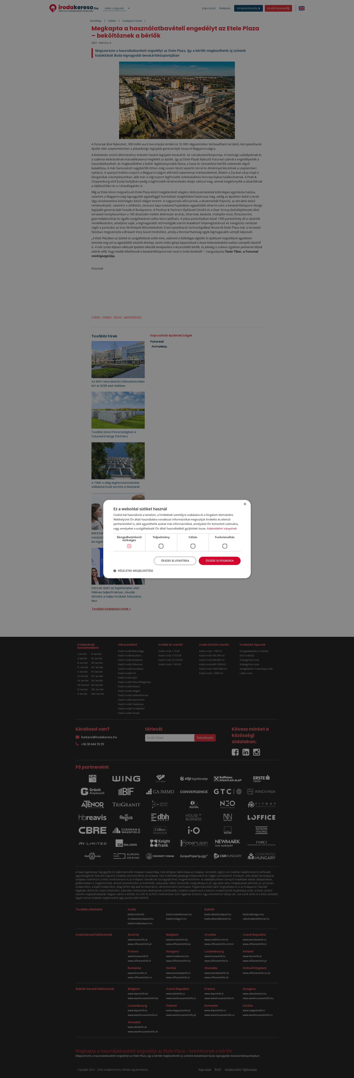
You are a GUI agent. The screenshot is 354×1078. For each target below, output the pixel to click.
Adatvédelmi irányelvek (222, 528)
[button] (133, 571)
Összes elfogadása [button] (220, 560)
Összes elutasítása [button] (175, 560)
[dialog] (177, 539)
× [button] (244, 504)
